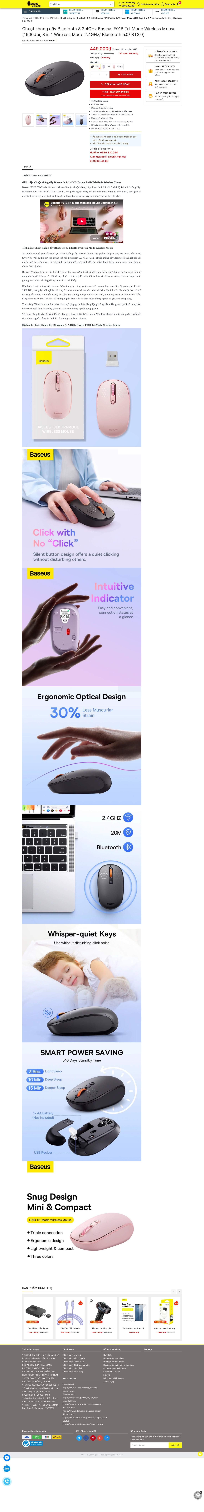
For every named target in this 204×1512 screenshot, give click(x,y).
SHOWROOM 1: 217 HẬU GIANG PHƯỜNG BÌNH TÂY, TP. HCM (37, 1366)
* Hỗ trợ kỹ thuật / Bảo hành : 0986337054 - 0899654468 (36, 1393)
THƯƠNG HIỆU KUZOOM (138, 11)
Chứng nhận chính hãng (114, 1368)
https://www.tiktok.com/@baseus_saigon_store (82, 1417)
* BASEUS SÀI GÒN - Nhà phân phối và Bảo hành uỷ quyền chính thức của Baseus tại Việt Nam (40, 1358)
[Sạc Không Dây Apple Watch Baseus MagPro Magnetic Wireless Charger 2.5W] (38, 1318)
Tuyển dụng (109, 1381)
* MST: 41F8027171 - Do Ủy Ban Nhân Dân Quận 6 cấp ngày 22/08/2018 (40, 1406)
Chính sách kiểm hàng (73, 1371)
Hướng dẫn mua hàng (113, 1358)
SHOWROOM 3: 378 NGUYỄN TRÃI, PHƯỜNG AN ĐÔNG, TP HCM (39, 1380)
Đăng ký (175, 1445)
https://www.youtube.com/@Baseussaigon (82, 1424)
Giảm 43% (161, 1322)
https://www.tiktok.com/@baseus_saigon (82, 1411)
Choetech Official (111, 1371)
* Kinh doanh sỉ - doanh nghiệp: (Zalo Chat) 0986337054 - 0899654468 (39, 1400)
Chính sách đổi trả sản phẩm (76, 1365)
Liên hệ (106, 1375)
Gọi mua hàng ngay (117, 84)
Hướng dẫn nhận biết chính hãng (118, 1365)
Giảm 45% (33, 1322)
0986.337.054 (129, 6)
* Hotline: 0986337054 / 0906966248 (40, 1385)
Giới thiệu (107, 1355)
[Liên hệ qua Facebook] (6, 1457)
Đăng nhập (170, 4)
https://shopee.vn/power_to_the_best (80, 1397)
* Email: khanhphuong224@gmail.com (40, 1388)
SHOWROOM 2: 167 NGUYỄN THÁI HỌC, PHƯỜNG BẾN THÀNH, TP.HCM (40, 1373)
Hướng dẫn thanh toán (113, 1361)
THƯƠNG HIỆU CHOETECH (76, 11)
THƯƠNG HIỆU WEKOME (108, 11)
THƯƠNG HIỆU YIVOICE (168, 11)
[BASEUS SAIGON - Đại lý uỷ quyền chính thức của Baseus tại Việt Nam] (34, 3)
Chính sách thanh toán (73, 1361)
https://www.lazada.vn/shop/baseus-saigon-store (80, 1389)
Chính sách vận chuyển (74, 1358)
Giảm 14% (65, 1322)
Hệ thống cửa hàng (150, 4)
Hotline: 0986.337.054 (104, 152)
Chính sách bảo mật (72, 1355)
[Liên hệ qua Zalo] (6, 1468)
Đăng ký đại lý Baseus (113, 1378)
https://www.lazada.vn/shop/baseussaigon (82, 1404)
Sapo (121, 1455)
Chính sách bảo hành (73, 1368)
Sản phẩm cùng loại (37, 1288)
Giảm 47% (97, 1322)
